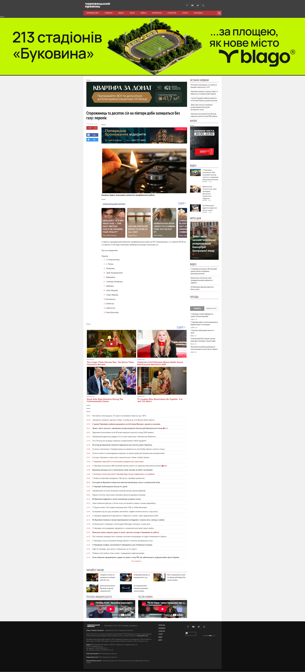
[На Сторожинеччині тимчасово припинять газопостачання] (126, 588)
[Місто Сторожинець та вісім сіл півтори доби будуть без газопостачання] (159, 577)
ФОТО (160, 640)
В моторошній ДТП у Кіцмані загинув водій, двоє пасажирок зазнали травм (203, 339)
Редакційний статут (92, 657)
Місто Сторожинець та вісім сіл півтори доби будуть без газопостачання (176, 577)
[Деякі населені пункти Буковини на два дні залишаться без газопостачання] (92, 588)
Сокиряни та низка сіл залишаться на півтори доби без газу (107, 577)
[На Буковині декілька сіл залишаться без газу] (126, 577)
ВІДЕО (160, 637)
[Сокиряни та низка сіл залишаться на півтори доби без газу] (92, 577)
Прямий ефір (92, 13)
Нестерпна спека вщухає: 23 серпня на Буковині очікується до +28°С (204, 86)
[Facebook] (187, 5)
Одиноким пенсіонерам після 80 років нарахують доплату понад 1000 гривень (204, 115)
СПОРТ (160, 634)
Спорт (185, 13)
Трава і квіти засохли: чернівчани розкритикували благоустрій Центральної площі (202, 107)
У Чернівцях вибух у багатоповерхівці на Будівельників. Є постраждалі (204, 323)
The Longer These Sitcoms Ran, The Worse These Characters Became (110, 363)
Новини (108, 13)
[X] (197, 5)
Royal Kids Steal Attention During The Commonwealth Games (105, 400)
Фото (132, 13)
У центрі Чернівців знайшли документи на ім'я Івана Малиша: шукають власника (204, 99)
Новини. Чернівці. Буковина (95, 630)
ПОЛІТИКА (161, 625)
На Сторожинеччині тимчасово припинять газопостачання (141, 588)
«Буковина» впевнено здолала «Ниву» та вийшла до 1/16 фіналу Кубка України (204, 92)
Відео (121, 13)
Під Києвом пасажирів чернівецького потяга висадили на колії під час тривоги (204, 348)
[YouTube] (192, 5)
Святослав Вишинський (93, 661)
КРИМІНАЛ (161, 628)
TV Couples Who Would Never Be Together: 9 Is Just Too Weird (159, 400)
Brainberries (90, 359)
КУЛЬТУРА (161, 631)
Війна (143, 13)
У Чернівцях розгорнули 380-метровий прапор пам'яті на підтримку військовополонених (204, 271)
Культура (172, 13)
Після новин (145, 596)
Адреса (88, 645)
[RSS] (203, 5)
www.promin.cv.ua (142, 636)
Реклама (198, 13)
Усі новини (136, 561)
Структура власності (92, 654)
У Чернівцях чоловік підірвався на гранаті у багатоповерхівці (202, 315)
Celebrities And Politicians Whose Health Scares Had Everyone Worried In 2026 (160, 363)
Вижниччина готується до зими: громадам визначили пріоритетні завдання (202, 280)
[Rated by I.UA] (191, 635)
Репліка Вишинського (99, 596)
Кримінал (157, 13)
